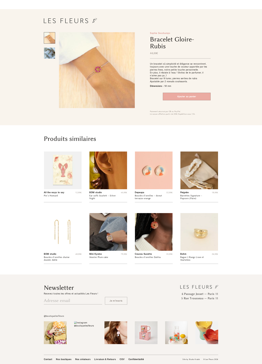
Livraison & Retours (105, 359)
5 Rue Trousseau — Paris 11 (199, 298)
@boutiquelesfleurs (54, 316)
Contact (48, 359)
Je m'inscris (116, 300)
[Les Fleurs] (70, 20)
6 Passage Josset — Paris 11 (200, 294)
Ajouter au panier (186, 96)
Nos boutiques (63, 359)
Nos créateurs (83, 359)
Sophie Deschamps (160, 33)
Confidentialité (136, 359)
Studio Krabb (194, 359)
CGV (122, 359)
